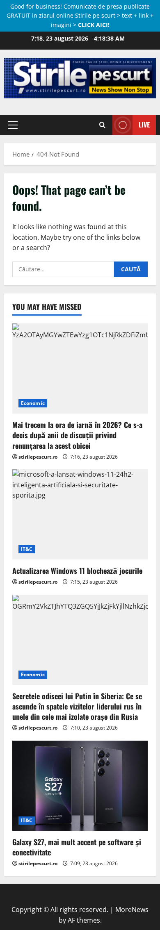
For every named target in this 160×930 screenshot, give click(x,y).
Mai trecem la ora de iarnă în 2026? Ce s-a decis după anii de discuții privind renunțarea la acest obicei (77, 434)
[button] (13, 124)
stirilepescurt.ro (37, 456)
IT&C (26, 549)
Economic (33, 403)
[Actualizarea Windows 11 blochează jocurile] (80, 514)
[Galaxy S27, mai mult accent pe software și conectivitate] (80, 786)
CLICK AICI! (94, 25)
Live (144, 125)
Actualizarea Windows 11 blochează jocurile (77, 570)
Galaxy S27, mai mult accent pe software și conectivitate (76, 847)
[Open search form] (102, 124)
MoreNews (132, 909)
